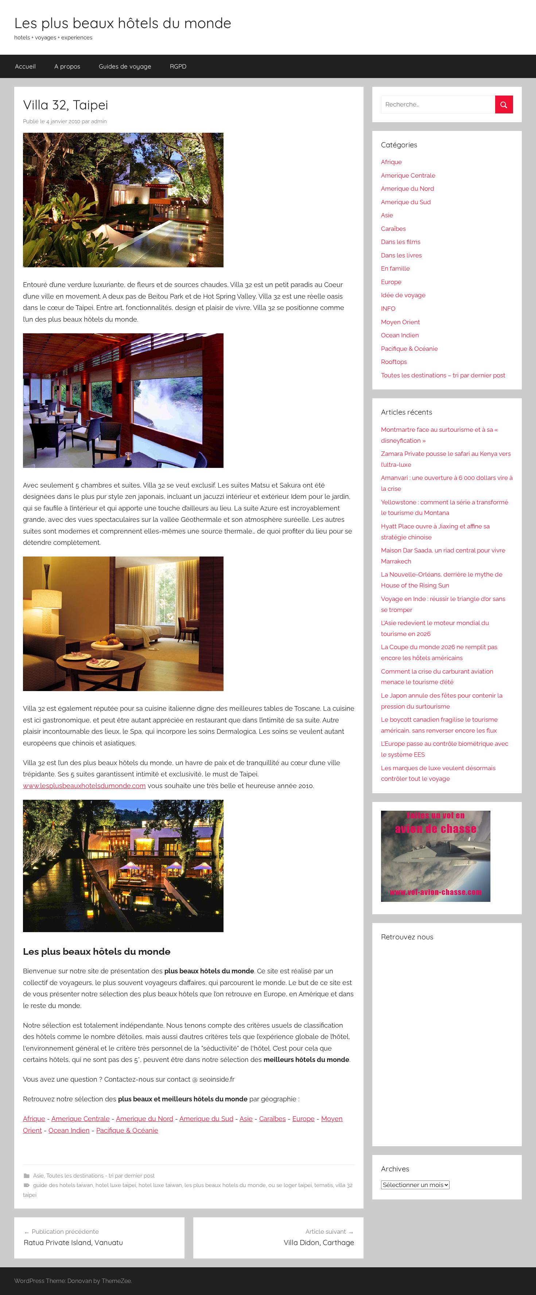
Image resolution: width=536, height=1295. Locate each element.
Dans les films (400, 241)
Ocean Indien (69, 1130)
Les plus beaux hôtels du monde (123, 22)
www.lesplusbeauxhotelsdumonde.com (84, 786)
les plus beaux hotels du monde (225, 1185)
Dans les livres (401, 255)
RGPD (178, 66)
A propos (67, 66)
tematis (323, 1185)
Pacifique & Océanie (127, 1130)
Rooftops (394, 361)
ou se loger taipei (290, 1185)
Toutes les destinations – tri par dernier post (443, 375)
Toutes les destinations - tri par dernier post (100, 1175)
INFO (388, 308)
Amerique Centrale (80, 1119)
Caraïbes (272, 1119)
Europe (303, 1119)
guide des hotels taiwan (63, 1185)
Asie (246, 1119)
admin (99, 121)
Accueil (25, 66)
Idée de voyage (403, 295)
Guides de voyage (125, 66)
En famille (395, 268)
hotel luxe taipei (116, 1185)
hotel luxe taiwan (160, 1185)
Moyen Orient (400, 322)
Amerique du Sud (206, 1119)
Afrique (34, 1119)
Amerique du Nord (144, 1119)
